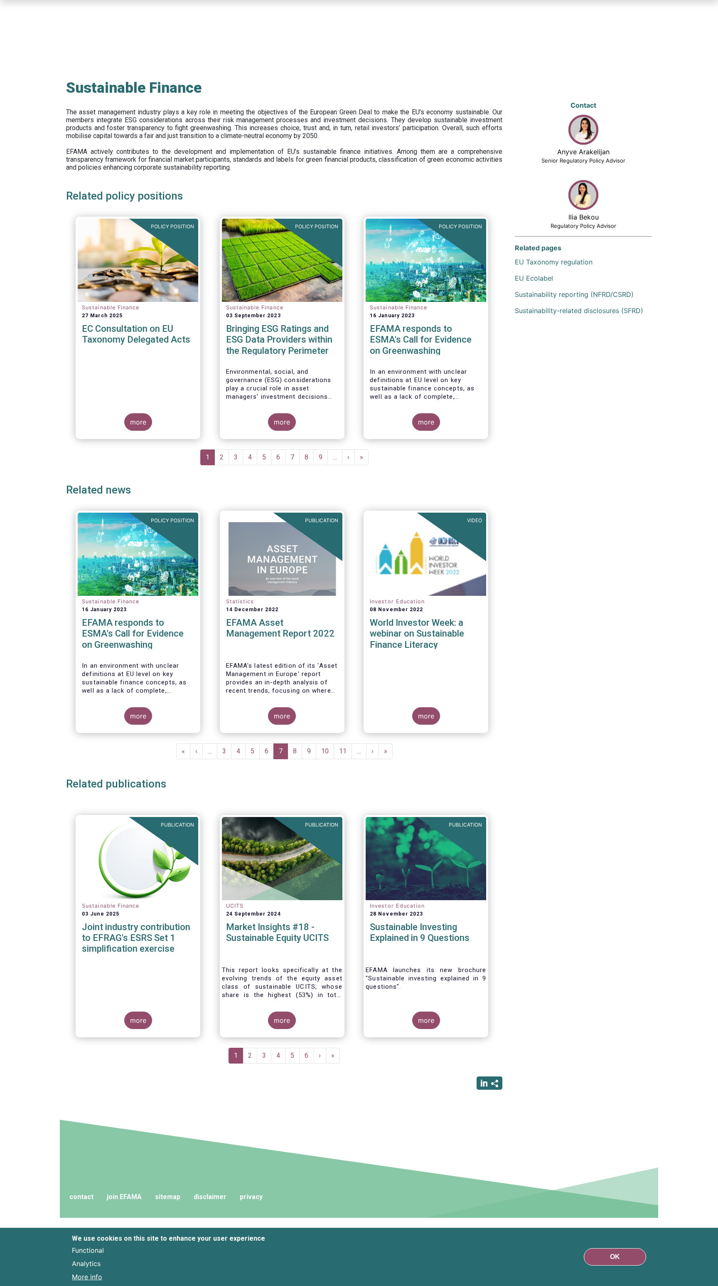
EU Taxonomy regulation (554, 262)
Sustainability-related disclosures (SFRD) (579, 310)
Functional (88, 1250)
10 (327, 751)
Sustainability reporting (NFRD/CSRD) (574, 294)
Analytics (86, 1263)
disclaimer (210, 1197)
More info (87, 1277)
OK (615, 1256)
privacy (251, 1197)
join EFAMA (124, 1197)
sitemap (167, 1197)
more (138, 422)
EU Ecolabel (534, 278)
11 (345, 751)
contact (81, 1197)
